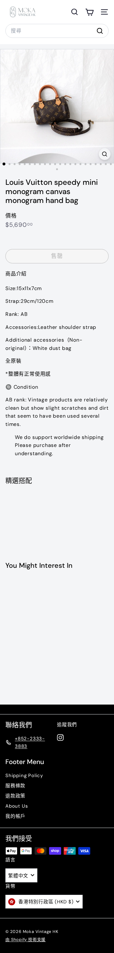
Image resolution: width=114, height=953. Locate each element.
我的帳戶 (15, 816)
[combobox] (57, 31)
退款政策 (15, 796)
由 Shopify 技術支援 (25, 939)
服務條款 (15, 786)
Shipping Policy (24, 775)
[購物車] (89, 12)
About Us (16, 806)
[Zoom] (105, 154)
